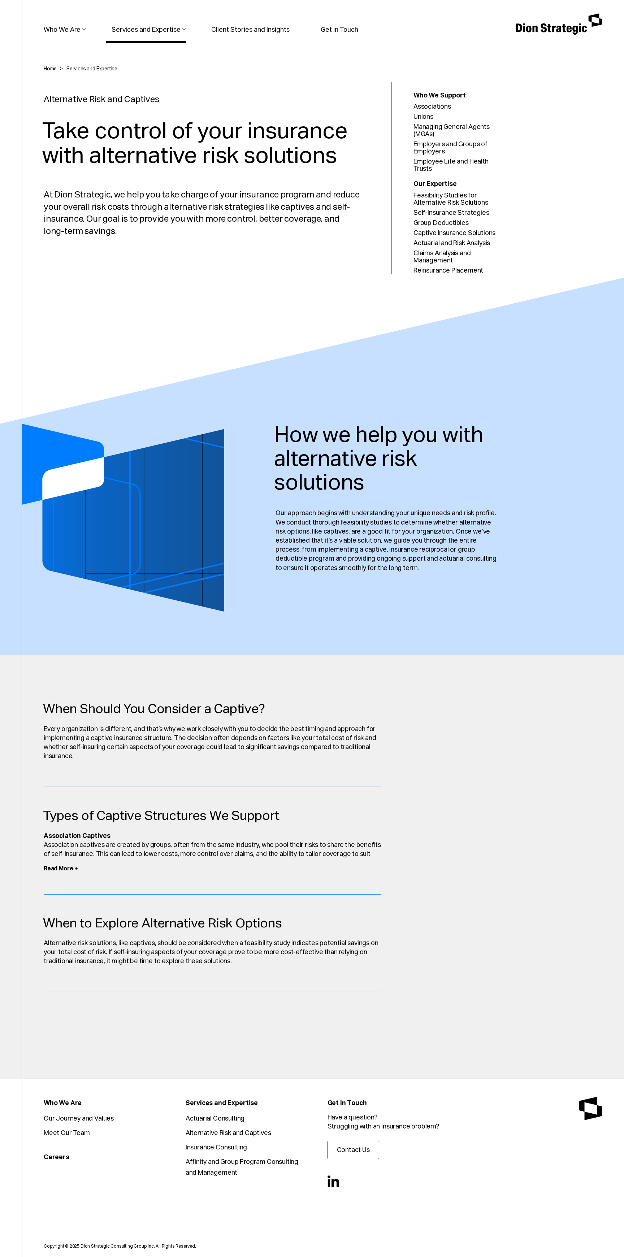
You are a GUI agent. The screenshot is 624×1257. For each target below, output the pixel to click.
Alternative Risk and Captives (228, 1133)
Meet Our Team (67, 1133)
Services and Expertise (146, 30)
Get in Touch (339, 30)
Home (50, 68)
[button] (61, 868)
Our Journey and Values (79, 1118)
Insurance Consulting (216, 1147)
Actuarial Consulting (215, 1118)
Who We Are (62, 30)
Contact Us (353, 1150)
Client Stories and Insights (250, 30)
